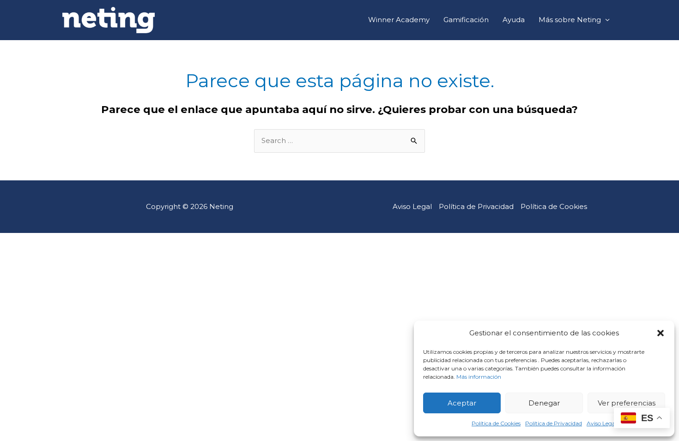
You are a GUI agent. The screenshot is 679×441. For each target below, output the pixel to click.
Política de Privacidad (553, 423)
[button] (660, 333)
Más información (478, 376)
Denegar (544, 403)
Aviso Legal (602, 423)
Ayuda (514, 19)
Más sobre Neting (570, 19)
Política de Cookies (496, 423)
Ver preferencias (626, 403)
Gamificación (466, 19)
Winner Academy (399, 19)
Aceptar (462, 403)
